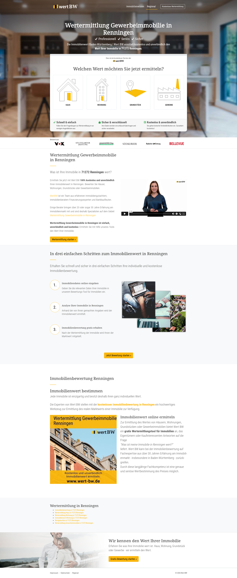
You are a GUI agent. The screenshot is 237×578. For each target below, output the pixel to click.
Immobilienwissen (135, 6)
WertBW (54, 195)
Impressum (54, 573)
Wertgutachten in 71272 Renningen (67, 520)
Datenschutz (65, 573)
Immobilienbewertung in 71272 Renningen (69, 510)
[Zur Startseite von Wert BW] (65, 6)
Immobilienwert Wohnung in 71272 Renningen (71, 518)
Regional (151, 6)
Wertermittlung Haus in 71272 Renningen (69, 513)
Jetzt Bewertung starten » (118, 355)
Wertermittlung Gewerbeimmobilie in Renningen (73, 215)
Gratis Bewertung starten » (124, 558)
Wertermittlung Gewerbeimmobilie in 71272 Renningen (74, 523)
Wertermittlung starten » (64, 239)
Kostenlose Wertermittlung (172, 6)
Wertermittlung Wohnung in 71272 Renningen (71, 515)
